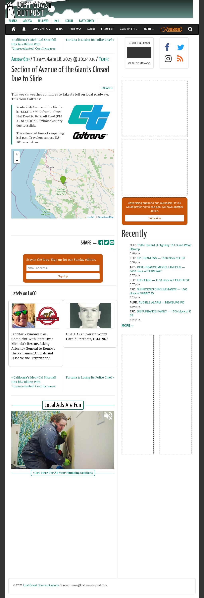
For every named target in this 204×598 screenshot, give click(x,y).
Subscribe (154, 218)
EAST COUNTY (86, 21)
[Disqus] (62, 527)
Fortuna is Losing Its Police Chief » (90, 40)
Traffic (104, 59)
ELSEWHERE (107, 29)
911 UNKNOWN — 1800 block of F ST (161, 258)
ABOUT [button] (148, 29)
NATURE (91, 29)
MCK (56, 21)
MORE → (128, 325)
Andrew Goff (20, 59)
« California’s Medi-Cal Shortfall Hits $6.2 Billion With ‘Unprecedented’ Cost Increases (33, 44)
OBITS (59, 29)
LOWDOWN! (75, 29)
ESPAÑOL (107, 88)
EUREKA (13, 21)
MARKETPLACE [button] (128, 29)
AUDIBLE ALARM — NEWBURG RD (161, 302)
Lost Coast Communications (41, 585)
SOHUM (69, 21)
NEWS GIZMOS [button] (40, 29)
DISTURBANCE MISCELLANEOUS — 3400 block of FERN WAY (157, 269)
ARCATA (27, 21)
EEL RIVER (43, 21)
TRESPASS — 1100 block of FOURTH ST (163, 280)
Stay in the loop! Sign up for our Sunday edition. (61, 259)
